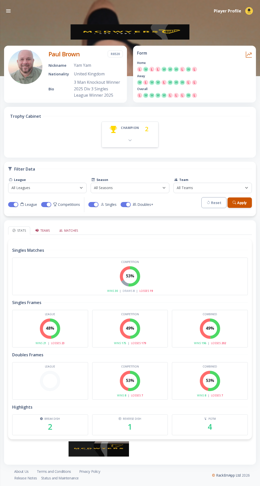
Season (102, 180)
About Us (21, 471)
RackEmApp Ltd (228, 475)
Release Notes (25, 478)
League (19, 180)
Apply (242, 202)
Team (183, 180)
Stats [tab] (21, 230)
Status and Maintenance (60, 478)
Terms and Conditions (54, 471)
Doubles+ (145, 204)
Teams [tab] (45, 230)
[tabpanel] (130, 337)
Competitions (69, 204)
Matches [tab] (70, 230)
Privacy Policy (89, 471)
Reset (216, 202)
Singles (111, 204)
